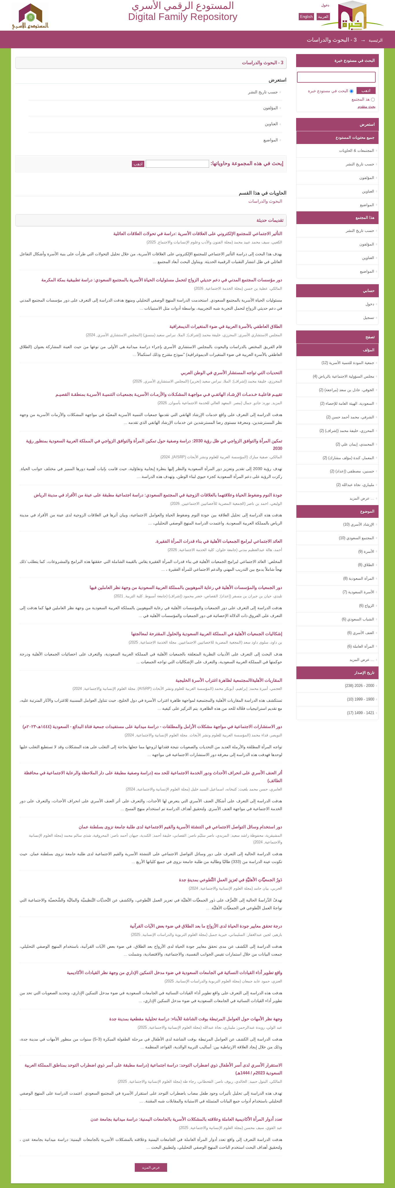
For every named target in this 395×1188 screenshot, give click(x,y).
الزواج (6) (366, 605)
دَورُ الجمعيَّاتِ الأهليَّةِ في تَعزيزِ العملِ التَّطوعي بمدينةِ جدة (230, 879)
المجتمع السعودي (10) (356, 538)
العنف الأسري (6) (360, 633)
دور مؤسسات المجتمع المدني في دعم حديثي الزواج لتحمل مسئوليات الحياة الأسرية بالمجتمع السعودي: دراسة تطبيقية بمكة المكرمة (161, 279)
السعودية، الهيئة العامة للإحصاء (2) (347, 403)
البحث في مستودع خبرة (328, 91)
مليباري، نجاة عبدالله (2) (355, 485)
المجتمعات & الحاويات (356, 150)
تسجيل (368, 317)
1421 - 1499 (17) (360, 713)
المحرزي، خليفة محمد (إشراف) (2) (347, 430)
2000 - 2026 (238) (359, 685)
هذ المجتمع (361, 99)
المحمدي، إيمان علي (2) (355, 444)
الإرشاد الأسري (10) (358, 524)
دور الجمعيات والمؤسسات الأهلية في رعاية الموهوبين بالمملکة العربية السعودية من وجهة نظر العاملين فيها (186, 587)
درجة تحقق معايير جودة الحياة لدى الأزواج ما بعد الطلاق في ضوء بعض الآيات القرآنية (206, 925)
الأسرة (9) (366, 551)
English (306, 16)
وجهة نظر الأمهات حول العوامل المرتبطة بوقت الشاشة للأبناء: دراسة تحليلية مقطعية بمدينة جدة (195, 1018)
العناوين (271, 124)
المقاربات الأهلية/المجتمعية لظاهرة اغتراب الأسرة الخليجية (229, 680)
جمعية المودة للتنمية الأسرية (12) (348, 363)
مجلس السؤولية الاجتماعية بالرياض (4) (343, 376)
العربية (323, 16)
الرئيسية (376, 40)
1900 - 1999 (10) (360, 699)
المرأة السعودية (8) (358, 578)
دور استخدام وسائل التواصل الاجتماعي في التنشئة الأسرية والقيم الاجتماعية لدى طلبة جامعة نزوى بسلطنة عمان (180, 826)
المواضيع (270, 140)
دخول (325, 5)
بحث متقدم (367, 106)
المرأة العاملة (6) (360, 646)
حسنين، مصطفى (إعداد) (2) (352, 471)
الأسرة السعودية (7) (358, 592)
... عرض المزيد (362, 498)
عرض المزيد (151, 1167)
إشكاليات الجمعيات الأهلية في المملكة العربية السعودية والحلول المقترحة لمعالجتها (206, 633)
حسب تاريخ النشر (263, 92)
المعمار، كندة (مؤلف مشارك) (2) (348, 458)
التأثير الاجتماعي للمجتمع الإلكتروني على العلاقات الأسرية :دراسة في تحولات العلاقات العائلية (197, 233)
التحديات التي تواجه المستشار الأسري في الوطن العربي (231, 372)
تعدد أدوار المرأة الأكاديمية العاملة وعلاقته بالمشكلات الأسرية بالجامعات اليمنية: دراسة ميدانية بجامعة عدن (186, 1119)
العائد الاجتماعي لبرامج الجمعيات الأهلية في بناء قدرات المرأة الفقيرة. (218, 541)
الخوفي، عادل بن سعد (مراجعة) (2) (346, 390)
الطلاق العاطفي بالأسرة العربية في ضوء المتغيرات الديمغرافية (225, 326)
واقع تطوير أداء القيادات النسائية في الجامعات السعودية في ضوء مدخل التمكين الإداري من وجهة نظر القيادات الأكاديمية (174, 972)
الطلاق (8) (366, 565)
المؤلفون (270, 108)
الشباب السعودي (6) (358, 619)
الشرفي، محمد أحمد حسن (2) (350, 417)
